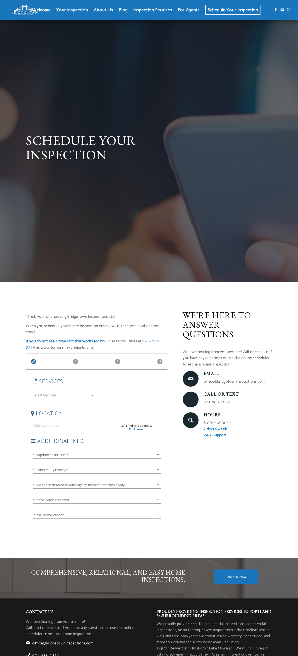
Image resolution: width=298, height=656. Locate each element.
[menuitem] (41, 10)
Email (211, 373)
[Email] (191, 379)
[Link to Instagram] (289, 9)
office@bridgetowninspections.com (63, 643)
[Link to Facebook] (275, 9)
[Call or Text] (191, 399)
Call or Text (221, 394)
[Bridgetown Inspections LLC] (25, 10)
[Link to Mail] (282, 9)
